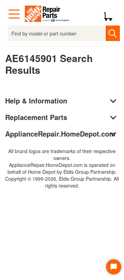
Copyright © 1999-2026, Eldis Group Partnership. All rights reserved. (62, 182)
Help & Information (36, 101)
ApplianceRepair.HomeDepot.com (60, 134)
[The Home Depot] (47, 14)
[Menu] (14, 14)
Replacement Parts (36, 117)
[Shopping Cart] (111, 14)
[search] (113, 33)
